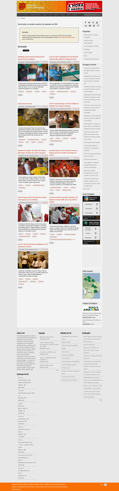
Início (19, 18)
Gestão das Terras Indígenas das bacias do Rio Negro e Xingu (92, 314)
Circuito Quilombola (89, 397)
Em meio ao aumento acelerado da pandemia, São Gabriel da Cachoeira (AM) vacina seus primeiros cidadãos (63, 199)
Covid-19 (44, 91)
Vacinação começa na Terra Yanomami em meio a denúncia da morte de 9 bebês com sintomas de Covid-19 (63, 153)
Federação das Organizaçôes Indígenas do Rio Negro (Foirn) (63, 239)
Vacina (52, 190)
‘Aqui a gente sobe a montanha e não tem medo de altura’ (49, 344)
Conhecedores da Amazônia (92, 142)
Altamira (20, 378)
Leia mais (20, 95)
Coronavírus (65, 138)
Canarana (21, 416)
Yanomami (44, 139)
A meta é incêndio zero (48, 352)
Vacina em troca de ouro (25, 103)
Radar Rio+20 (66, 352)
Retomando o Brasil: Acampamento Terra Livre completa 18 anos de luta (91, 173)
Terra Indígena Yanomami (33, 139)
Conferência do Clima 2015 (91, 59)
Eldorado (20, 427)
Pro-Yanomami (66, 358)
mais (57, 370)
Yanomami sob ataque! (90, 159)
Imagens (56, 14)
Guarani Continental (89, 344)
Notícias (25, 14)
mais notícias (86, 189)
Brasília (20, 403)
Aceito (101, 484)
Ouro (27, 142)
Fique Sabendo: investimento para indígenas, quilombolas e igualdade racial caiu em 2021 (92, 126)
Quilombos (21, 91)
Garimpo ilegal (22, 139)
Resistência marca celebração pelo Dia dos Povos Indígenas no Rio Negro (92, 118)
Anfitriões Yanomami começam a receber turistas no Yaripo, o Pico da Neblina (92, 89)
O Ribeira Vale (66, 368)
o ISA (19, 14)
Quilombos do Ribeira (68, 355)
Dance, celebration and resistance (48, 358)
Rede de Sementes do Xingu (70, 345)
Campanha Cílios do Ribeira (69, 380)
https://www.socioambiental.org (66, 37)
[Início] (31, 11)
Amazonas (73, 91)
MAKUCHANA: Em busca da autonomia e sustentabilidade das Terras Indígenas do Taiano (93, 380)
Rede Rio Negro (66, 342)
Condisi (58, 190)
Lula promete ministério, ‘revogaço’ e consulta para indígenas (91, 148)
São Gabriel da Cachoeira (62, 91)
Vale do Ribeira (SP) (23, 281)
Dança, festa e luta (46, 365)
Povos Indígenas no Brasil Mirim (71, 361)
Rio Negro (87, 49)
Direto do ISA (45, 62)
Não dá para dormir (46, 337)
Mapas (45, 14)
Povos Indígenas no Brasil (91, 46)
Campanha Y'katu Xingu (68, 377)
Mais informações (16, 489)
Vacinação (37, 91)
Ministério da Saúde (67, 190)
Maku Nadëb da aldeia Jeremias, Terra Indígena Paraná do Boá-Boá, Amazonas (93, 339)
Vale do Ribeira (88, 52)
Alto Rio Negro (22, 187)
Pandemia (28, 234)
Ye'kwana (21, 142)
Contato (74, 14)
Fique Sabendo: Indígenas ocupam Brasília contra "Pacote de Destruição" (91, 165)
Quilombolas (29, 91)
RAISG (64, 348)
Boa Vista (21, 390)
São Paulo (21, 468)
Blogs (62, 14)
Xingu (52, 138)
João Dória (21, 284)
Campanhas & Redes (35, 14)
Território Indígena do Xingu (56, 141)
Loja (50, 14)
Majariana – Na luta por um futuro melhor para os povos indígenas (91, 350)
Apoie (68, 14)
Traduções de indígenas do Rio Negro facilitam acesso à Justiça (92, 70)
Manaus (34, 236)
